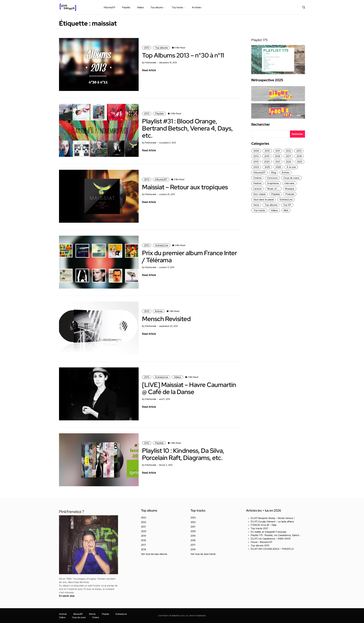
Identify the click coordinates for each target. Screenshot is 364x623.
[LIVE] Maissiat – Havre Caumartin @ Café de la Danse (189, 388)
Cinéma (257, 177)
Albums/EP (109, 7)
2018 (299, 156)
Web (286, 210)
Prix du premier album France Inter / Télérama (189, 256)
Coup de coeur (291, 177)
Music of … (273, 188)
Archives (196, 7)
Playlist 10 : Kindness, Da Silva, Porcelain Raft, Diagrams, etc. (183, 454)
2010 (267, 150)
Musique (289, 188)
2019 (255, 161)
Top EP (287, 204)
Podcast (290, 194)
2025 (267, 167)
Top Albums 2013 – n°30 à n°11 (183, 55)
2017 (288, 156)
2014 (256, 156)
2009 (256, 150)
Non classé (259, 194)
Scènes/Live (161, 245)
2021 (277, 161)
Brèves (159, 311)
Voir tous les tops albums (154, 554)
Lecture (257, 188)
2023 (299, 161)
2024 (256, 167)
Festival (257, 183)
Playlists (126, 7)
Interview (289, 183)
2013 (146, 47)
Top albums (156, 7)
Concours (272, 177)
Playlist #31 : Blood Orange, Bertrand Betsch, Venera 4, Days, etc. (187, 128)
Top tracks (177, 7)
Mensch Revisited (166, 319)
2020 (267, 161)
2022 (288, 161)
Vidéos (140, 7)
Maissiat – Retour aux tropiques (185, 187)
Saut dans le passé (263, 199)
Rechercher (260, 124)
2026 (278, 167)
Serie (256, 204)
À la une (291, 167)
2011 (277, 150)
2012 (146, 443)
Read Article (149, 70)
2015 (266, 156)
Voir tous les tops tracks (203, 554)
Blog (273, 172)
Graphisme (273, 183)
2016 (277, 156)
